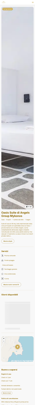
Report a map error (28, 361)
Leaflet (13, 361)
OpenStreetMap (20, 361)
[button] (20, 351)
